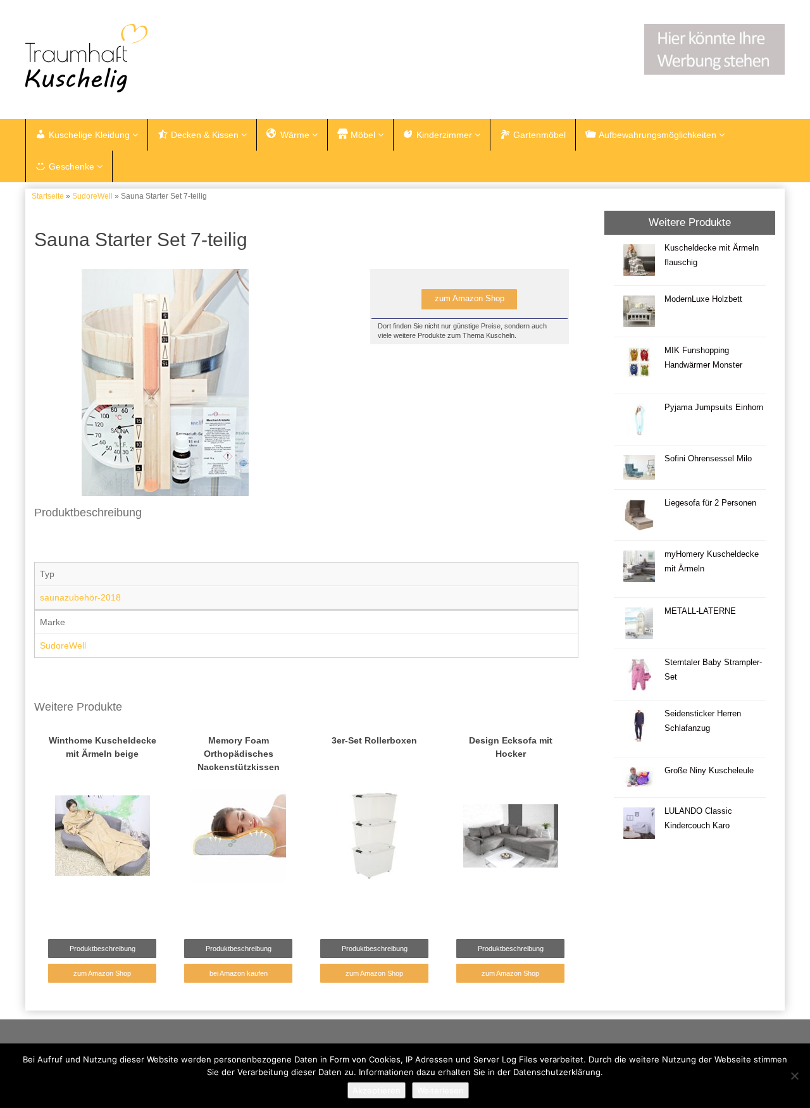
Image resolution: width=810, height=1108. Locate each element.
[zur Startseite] (183, 58)
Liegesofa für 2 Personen (710, 503)
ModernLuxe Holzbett (703, 299)
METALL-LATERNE (700, 611)
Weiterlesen (440, 1090)
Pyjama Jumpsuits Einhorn (713, 407)
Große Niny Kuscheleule (709, 770)
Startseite (48, 196)
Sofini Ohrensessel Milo (708, 458)
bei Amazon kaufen (238, 973)
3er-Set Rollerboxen (374, 740)
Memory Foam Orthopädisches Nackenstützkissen (238, 753)
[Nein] (794, 1075)
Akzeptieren (376, 1090)
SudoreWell (92, 196)
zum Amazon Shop (469, 298)
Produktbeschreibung (102, 948)
